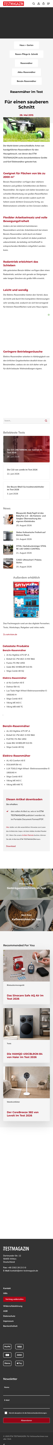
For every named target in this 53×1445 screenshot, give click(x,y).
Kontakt (7, 1288)
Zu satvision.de (10, 634)
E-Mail (6, 1400)
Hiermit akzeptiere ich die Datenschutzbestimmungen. (28, 1413)
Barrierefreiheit (10, 1326)
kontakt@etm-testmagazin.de (24, 1270)
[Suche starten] (46, 421)
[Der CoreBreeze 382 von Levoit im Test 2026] (26, 1093)
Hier (7, 827)
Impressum (8, 1321)
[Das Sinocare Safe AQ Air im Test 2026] (26, 977)
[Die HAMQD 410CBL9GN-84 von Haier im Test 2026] (26, 1035)
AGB (5, 1311)
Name (6, 1387)
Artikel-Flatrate (28, 835)
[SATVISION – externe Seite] (26, 619)
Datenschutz (9, 1316)
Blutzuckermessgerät (15, 985)
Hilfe (5, 1293)
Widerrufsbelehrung (12, 1306)
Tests (9, 1043)
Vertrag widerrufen (14, 1299)
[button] (48, 3)
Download (11, 846)
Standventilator (13, 1102)
